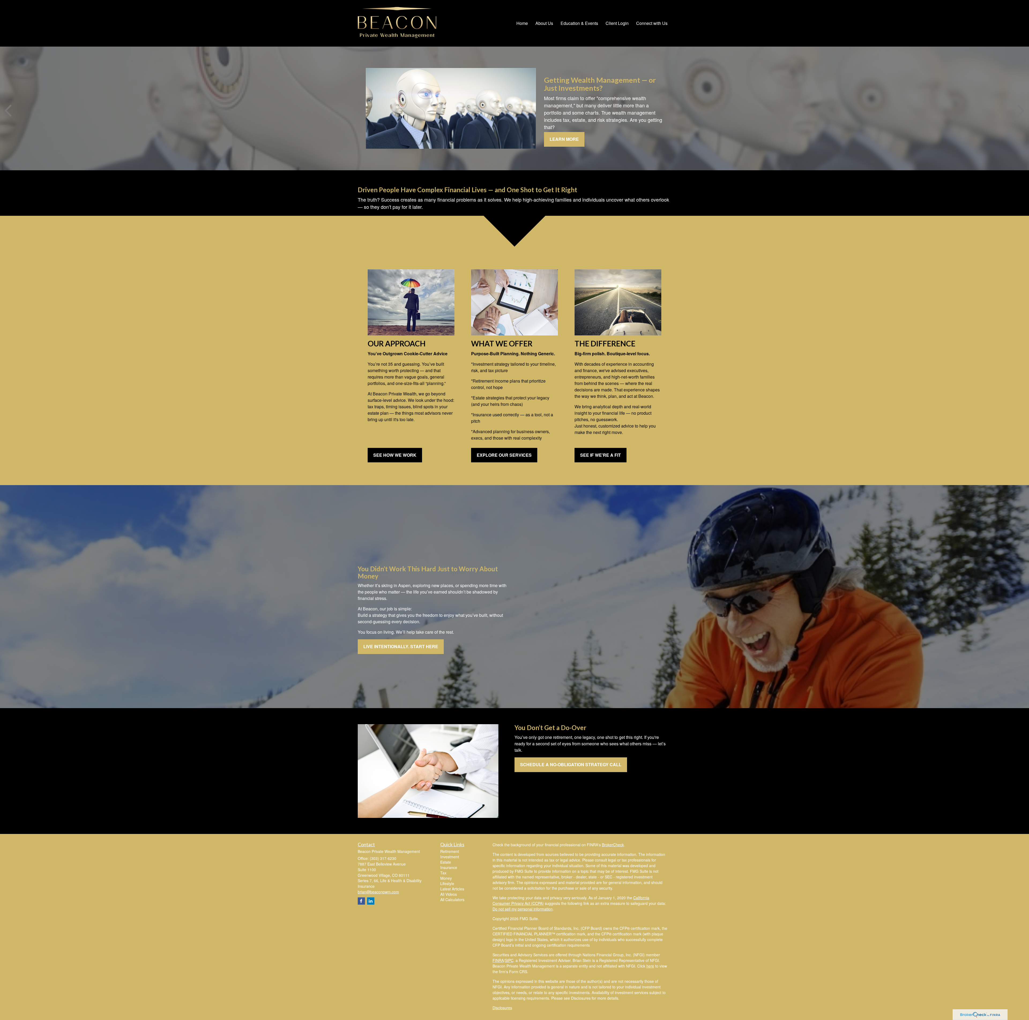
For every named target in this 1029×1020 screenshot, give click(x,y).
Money (446, 878)
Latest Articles (452, 888)
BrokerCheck (613, 844)
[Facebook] (361, 901)
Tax (443, 872)
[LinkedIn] (370, 901)
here (650, 966)
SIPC (509, 960)
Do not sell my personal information (523, 909)
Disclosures (502, 1007)
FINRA (498, 960)
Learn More (564, 139)
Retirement (449, 851)
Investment (449, 856)
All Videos (448, 894)
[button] (544, 23)
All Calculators (452, 899)
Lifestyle (447, 883)
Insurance (448, 867)
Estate (445, 862)
